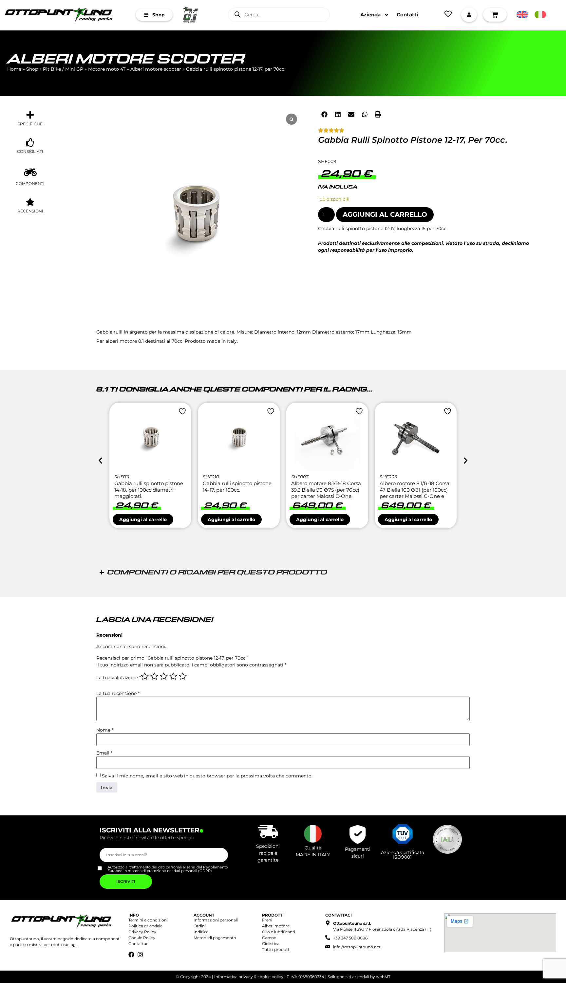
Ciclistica (270, 943)
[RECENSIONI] (30, 202)
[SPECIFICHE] (30, 115)
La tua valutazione (118, 677)
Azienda (370, 14)
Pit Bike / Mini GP (63, 69)
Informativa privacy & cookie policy (248, 976)
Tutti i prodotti (276, 949)
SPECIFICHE (30, 123)
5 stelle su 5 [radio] (183, 676)
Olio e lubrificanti (278, 931)
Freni (267, 920)
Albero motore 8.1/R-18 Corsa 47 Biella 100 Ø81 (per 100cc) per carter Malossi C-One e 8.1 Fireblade (414, 493)
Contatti (407, 14)
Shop (32, 69)
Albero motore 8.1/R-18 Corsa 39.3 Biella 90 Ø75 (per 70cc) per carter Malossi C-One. (326, 489)
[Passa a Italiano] (540, 14)
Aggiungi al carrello (385, 214)
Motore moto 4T (106, 69)
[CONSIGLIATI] (30, 142)
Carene (269, 937)
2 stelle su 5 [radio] (154, 676)
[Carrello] (495, 15)
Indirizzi (201, 931)
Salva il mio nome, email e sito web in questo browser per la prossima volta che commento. (207, 776)
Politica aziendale (145, 925)
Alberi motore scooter (126, 59)
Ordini (200, 925)
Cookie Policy (141, 937)
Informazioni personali (216, 920)
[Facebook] (131, 954)
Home (14, 69)
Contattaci (138, 943)
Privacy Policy (142, 931)
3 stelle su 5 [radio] (164, 676)
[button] (324, 114)
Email (104, 753)
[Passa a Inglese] (522, 14)
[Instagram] (140, 954)
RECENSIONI (30, 211)
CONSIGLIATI (30, 151)
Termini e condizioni (148, 920)
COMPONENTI (30, 183)
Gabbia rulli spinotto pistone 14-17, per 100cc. (237, 486)
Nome (104, 730)
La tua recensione (118, 693)
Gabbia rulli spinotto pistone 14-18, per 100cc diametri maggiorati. (148, 489)
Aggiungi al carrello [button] (143, 519)
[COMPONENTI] (30, 172)
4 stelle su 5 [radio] (173, 676)
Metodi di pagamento (215, 937)
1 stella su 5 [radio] (145, 676)
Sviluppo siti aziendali (348, 976)
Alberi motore (276, 925)
